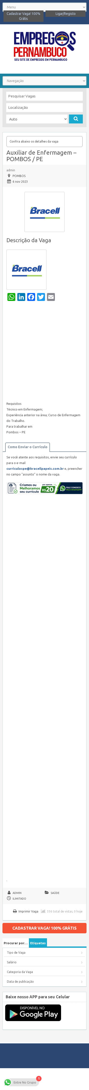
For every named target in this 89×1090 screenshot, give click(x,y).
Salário (12, 962)
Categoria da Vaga (20, 971)
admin (10, 170)
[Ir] (76, 119)
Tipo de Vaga (16, 952)
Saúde (55, 892)
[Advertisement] (44, 352)
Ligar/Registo (66, 14)
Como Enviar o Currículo (27, 447)
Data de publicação (20, 981)
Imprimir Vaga (28, 911)
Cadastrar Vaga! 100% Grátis (23, 16)
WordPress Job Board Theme (62, 1079)
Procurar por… (16, 943)
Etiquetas (38, 943)
